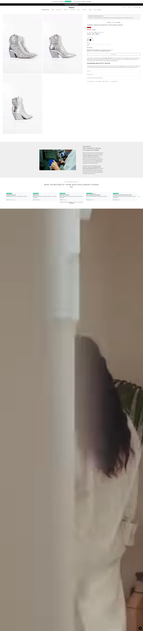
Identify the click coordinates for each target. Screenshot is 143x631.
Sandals (66, 9)
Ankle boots (72, 9)
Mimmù (90, 9)
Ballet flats (59, 9)
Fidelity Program (97, 9)
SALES (53, 9)
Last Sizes (84, 9)
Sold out (113, 54)
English (129, 7)
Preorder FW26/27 (45, 9)
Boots (78, 9)
